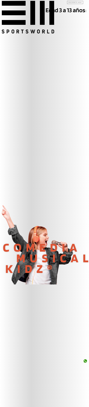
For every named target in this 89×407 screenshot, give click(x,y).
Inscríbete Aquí (75, 2)
